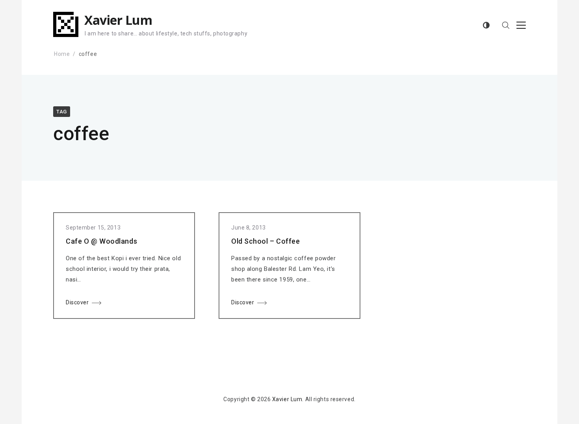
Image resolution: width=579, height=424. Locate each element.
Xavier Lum (118, 19)
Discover (77, 302)
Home (62, 54)
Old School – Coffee (265, 241)
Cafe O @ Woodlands (101, 241)
